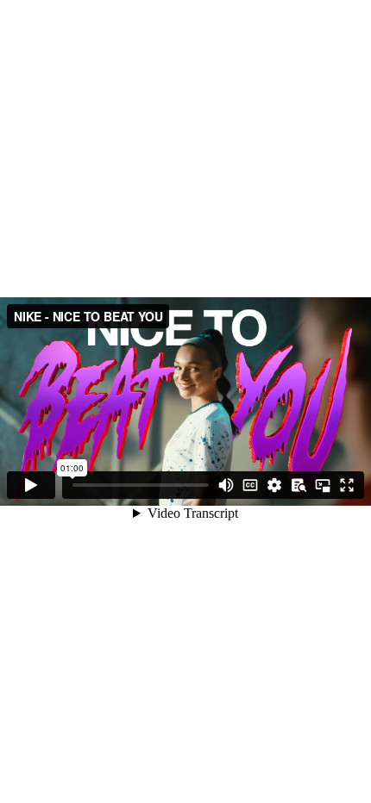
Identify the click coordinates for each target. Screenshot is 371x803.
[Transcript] (298, 485)
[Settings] (274, 485)
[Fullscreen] (346, 485)
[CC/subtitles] (250, 485)
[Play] (31, 485)
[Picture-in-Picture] (322, 485)
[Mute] (226, 485)
